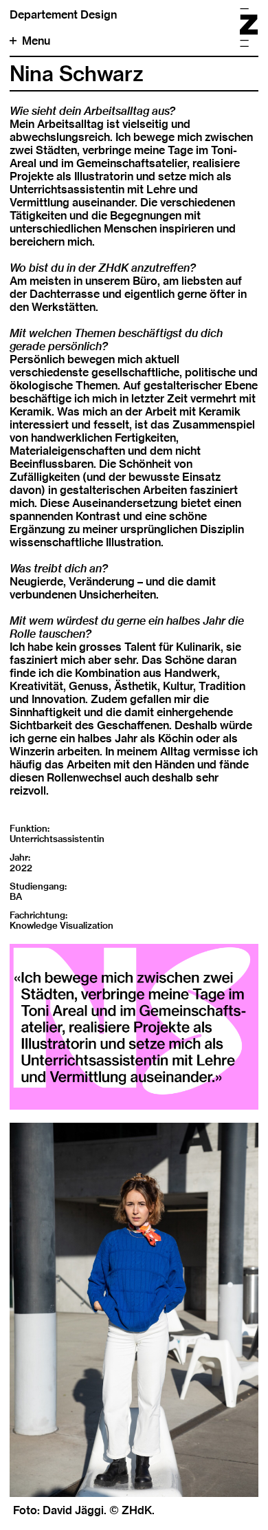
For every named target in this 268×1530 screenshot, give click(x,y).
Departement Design (63, 15)
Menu (36, 40)
